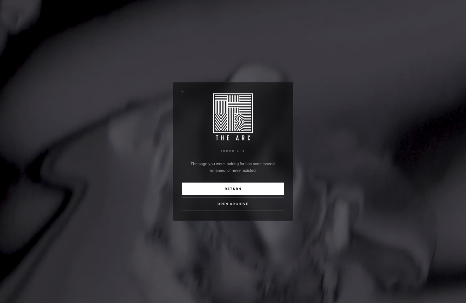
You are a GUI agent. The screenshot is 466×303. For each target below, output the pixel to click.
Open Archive (233, 204)
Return (233, 188)
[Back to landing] (182, 91)
